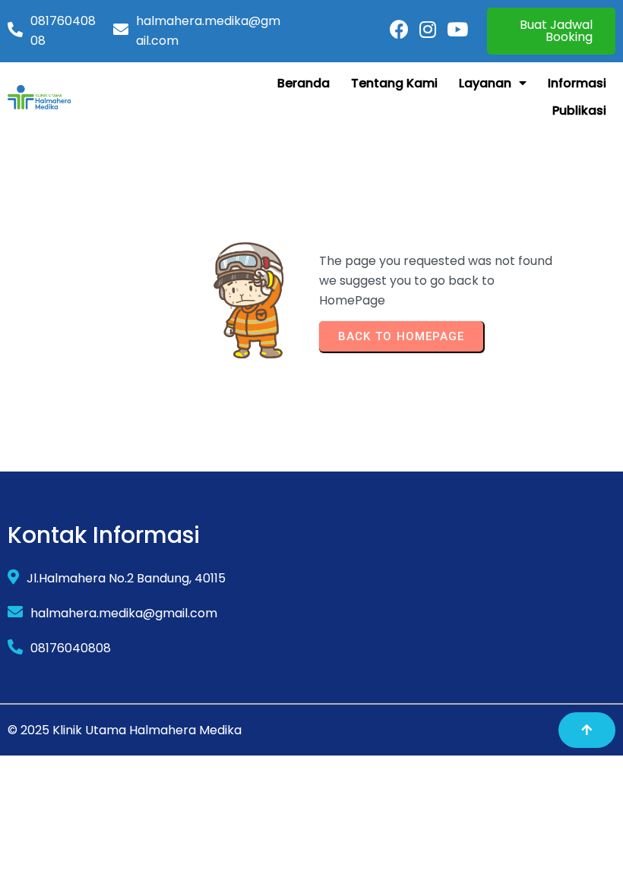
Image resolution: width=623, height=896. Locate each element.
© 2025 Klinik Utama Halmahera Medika (125, 730)
